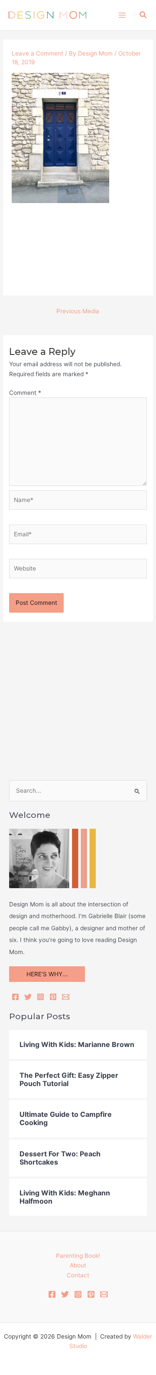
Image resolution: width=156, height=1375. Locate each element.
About (78, 1265)
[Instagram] (40, 997)
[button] (143, 15)
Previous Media (77, 311)
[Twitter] (28, 997)
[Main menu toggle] (122, 15)
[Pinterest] (53, 997)
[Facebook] (15, 997)
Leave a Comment (37, 53)
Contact (78, 1275)
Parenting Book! (78, 1255)
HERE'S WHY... (47, 974)
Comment (25, 392)
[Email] (65, 997)
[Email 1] (104, 1294)
